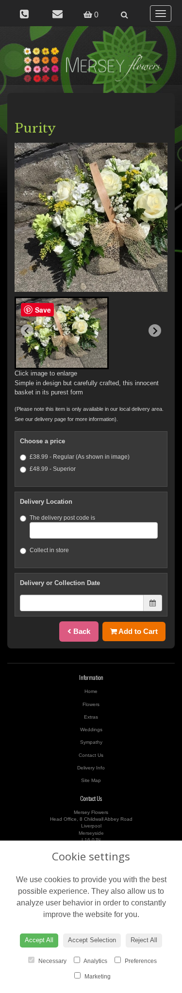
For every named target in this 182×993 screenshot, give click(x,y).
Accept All (39, 940)
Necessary (51, 961)
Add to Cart (137, 631)
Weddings (91, 729)
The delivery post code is (62, 517)
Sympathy (91, 742)
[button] (62, 333)
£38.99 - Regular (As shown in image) (80, 456)
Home (91, 691)
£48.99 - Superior (53, 469)
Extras (91, 717)
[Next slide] (155, 330)
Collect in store (49, 550)
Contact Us (91, 755)
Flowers (91, 704)
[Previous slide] (27, 330)
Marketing (97, 976)
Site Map (91, 780)
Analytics (95, 961)
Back (80, 631)
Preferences (140, 961)
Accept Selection (92, 940)
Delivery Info (91, 767)
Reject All (144, 940)
